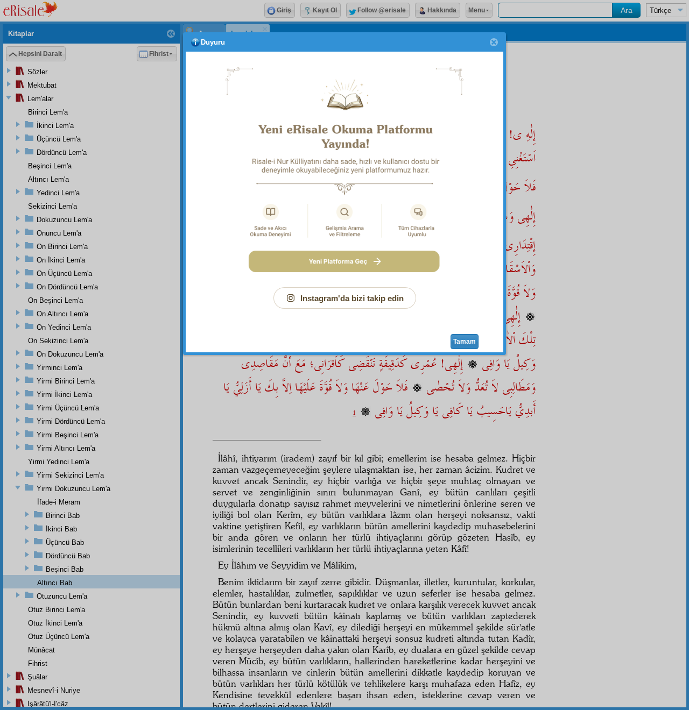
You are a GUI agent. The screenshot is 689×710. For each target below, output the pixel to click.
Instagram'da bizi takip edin (352, 298)
